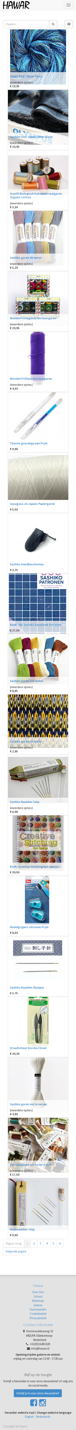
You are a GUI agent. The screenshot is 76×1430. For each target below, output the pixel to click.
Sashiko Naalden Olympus (27, 987)
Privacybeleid (38, 1318)
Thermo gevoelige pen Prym (28, 443)
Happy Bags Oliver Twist (26, 76)
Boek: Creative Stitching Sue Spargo (34, 866)
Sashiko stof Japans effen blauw (31, 137)
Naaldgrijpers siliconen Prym (29, 927)
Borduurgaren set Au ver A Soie (30, 1165)
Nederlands (43, 1417)
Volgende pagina (15, 1251)
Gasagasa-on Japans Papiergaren (32, 504)
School (38, 1296)
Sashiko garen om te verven (28, 1104)
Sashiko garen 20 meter (26, 741)
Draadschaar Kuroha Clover (28, 1048)
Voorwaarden (38, 1309)
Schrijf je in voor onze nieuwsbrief (37, 1393)
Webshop (38, 1301)
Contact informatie (38, 1324)
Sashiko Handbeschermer (27, 564)
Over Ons (38, 1292)
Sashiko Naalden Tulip (24, 802)
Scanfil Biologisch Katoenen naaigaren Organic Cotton (36, 195)
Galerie (38, 1305)
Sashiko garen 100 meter (26, 681)
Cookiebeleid (38, 1314)
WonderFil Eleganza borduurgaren (33, 318)
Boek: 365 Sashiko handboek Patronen (35, 625)
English (29, 1417)
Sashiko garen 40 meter (26, 258)
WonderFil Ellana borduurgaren (31, 379)
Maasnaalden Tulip (22, 1229)
